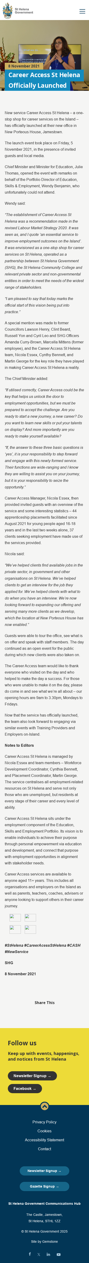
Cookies (44, 1131)
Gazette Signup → (44, 1186)
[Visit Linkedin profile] (48, 1254)
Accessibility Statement (44, 1140)
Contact (44, 1149)
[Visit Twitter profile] (38, 1254)
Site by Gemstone (44, 1241)
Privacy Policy (44, 1122)
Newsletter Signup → (44, 1171)
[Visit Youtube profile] (59, 1254)
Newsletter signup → (32, 1076)
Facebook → (25, 1088)
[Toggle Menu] (82, 11)
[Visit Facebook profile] (30, 1254)
